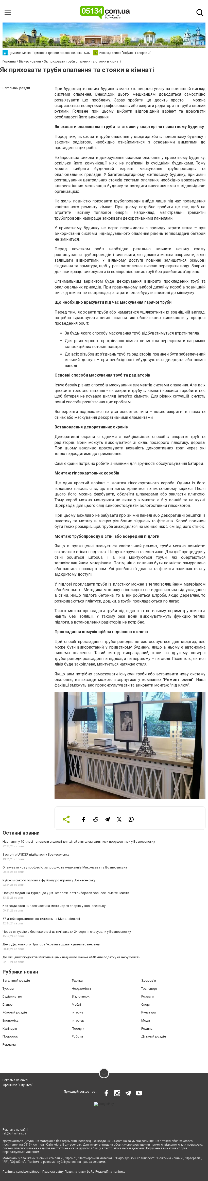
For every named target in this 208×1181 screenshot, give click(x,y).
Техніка (77, 980)
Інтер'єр (78, 1020)
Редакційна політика (110, 1171)
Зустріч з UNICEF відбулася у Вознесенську (36, 854)
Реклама (9, 1044)
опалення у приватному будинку (174, 157)
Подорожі (10, 1036)
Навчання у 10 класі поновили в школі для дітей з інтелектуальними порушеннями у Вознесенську (79, 841)
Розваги (147, 996)
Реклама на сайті (15, 1080)
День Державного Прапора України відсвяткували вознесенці (51, 944)
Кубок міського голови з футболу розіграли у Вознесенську (49, 880)
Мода (145, 1020)
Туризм (8, 988)
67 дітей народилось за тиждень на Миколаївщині (41, 919)
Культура (148, 1012)
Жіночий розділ (15, 1012)
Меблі (76, 1004)
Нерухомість (81, 988)
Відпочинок (81, 996)
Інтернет (78, 1012)
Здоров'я (148, 980)
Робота (77, 1036)
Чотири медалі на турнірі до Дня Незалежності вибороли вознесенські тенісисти (66, 893)
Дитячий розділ (153, 1036)
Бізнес (7, 1004)
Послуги (78, 1028)
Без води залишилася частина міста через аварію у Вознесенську (54, 906)
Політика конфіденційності (22, 1171)
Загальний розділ (16, 980)
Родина (146, 1028)
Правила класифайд (79, 1171)
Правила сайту (53, 1171)
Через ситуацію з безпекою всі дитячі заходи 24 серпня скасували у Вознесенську (67, 932)
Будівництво (12, 996)
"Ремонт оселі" (178, 679)
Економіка (11, 1020)
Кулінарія (10, 1028)
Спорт (146, 1004)
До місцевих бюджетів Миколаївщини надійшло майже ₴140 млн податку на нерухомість (71, 957)
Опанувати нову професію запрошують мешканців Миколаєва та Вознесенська (65, 867)
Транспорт (149, 988)
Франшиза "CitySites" (18, 1085)
